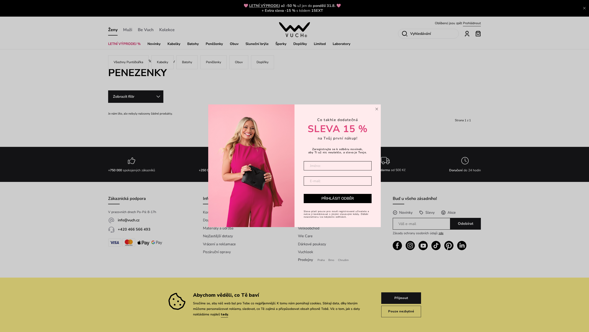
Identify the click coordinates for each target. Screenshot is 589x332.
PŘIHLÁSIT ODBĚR (337, 198)
